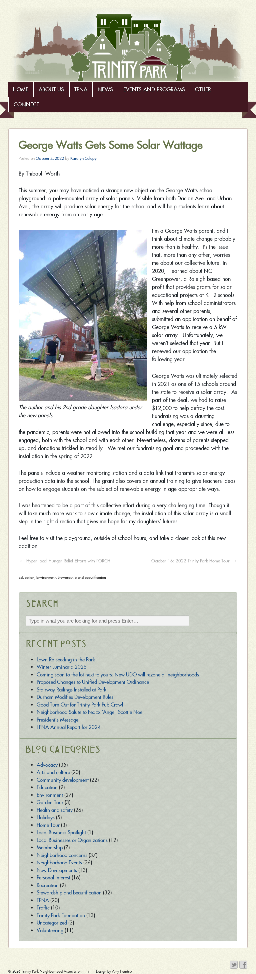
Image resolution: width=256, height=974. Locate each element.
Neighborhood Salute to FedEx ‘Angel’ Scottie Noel (90, 712)
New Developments (57, 870)
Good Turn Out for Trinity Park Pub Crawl (80, 704)
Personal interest (53, 877)
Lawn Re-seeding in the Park (66, 659)
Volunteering (50, 930)
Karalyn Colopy (83, 158)
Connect (26, 104)
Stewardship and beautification (82, 577)
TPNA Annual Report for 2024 (69, 727)
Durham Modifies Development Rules (75, 697)
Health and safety (55, 810)
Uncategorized (52, 922)
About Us (51, 89)
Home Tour (48, 825)
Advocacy (47, 765)
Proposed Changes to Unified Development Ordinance (93, 682)
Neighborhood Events (59, 862)
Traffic (43, 907)
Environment (46, 577)
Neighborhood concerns (62, 855)
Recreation (48, 885)
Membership (50, 847)
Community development (63, 780)
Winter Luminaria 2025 (62, 667)
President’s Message (57, 720)
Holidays (46, 817)
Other (203, 89)
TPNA (80, 89)
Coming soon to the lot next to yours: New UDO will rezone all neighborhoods (118, 674)
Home (20, 89)
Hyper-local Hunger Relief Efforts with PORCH (68, 561)
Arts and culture (53, 772)
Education (26, 577)
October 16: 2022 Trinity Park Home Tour (190, 561)
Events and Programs (154, 89)
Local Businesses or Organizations (72, 840)
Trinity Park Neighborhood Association (51, 971)
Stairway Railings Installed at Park (71, 689)
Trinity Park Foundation (61, 915)
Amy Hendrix (122, 971)
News (105, 89)
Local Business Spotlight (61, 832)
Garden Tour (50, 802)
